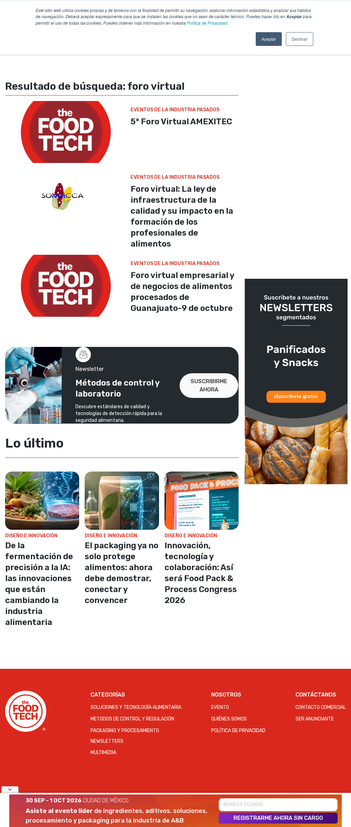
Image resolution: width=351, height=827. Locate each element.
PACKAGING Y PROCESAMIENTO (124, 731)
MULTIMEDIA (103, 752)
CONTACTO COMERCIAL (320, 707)
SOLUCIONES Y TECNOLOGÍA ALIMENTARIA (135, 707)
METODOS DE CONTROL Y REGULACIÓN (132, 719)
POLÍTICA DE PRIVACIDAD (238, 731)
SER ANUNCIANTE (314, 719)
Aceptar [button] (269, 39)
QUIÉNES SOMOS (229, 719)
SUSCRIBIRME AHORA (209, 385)
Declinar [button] (299, 39)
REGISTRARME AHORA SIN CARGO (278, 818)
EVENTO (220, 707)
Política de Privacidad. (207, 23)
